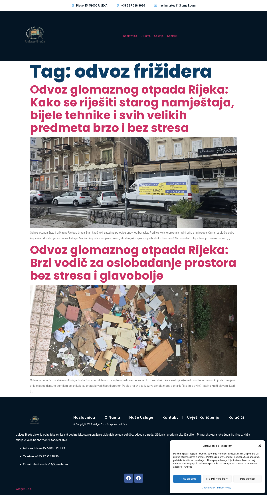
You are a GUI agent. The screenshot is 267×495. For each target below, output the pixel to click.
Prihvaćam (187, 479)
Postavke (247, 479)
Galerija (158, 36)
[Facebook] (128, 478)
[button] (260, 446)
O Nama (146, 36)
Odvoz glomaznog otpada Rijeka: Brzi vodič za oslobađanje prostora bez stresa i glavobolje (133, 263)
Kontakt (172, 36)
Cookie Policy (208, 487)
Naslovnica (130, 36)
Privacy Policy (224, 487)
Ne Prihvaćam (217, 479)
